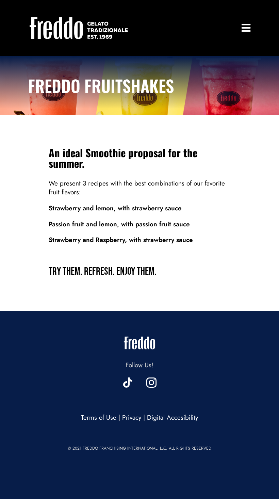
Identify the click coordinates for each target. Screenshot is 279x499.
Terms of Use (98, 417)
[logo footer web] (139, 334)
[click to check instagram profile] (151, 382)
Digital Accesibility (172, 417)
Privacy (131, 417)
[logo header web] (79, 16)
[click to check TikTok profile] (127, 382)
